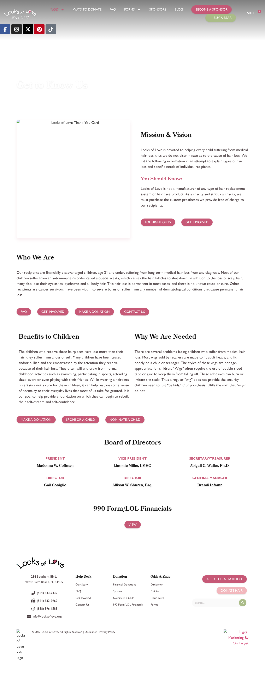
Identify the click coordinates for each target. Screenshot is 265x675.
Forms (129, 9)
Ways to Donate (87, 9)
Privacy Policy (107, 632)
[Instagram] (16, 29)
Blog (179, 9)
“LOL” (54, 9)
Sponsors (157, 9)
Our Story (82, 584)
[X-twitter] (28, 29)
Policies (155, 591)
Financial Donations (124, 584)
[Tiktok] (51, 29)
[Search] (242, 602)
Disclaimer (157, 584)
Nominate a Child (123, 598)
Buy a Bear (223, 18)
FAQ (113, 9)
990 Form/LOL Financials (128, 604)
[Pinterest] (39, 29)
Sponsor (118, 591)
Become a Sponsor (211, 9)
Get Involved (83, 598)
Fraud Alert (157, 598)
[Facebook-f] (5, 29)
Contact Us (82, 604)
